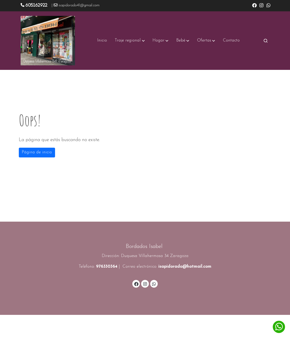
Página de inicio (37, 152)
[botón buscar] (265, 40)
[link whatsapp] (268, 5)
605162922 (36, 5)
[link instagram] (261, 5)
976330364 (106, 267)
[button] (130, 40)
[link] (48, 40)
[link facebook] (254, 5)
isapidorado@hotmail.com (184, 267)
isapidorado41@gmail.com (79, 5)
